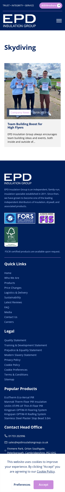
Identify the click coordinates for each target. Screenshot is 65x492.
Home (7, 273)
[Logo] (17, 179)
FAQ (6, 307)
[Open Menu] (59, 20)
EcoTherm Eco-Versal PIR (19, 397)
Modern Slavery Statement (20, 355)
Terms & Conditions (16, 374)
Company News (20, 112)
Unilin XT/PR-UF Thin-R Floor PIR (23, 406)
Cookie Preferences (15, 369)
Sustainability (12, 297)
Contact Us (10, 317)
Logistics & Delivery (16, 292)
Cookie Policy (12, 365)
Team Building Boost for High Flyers (25, 125)
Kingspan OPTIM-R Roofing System (25, 414)
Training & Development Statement (25, 345)
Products (9, 283)
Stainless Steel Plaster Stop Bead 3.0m (27, 418)
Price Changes (12, 287)
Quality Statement (15, 340)
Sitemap (9, 379)
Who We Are (11, 278)
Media (8, 312)
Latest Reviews (13, 302)
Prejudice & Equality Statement (23, 350)
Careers (9, 322)
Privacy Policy (12, 359)
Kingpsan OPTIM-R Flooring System (25, 410)
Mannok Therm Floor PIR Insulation (25, 401)
